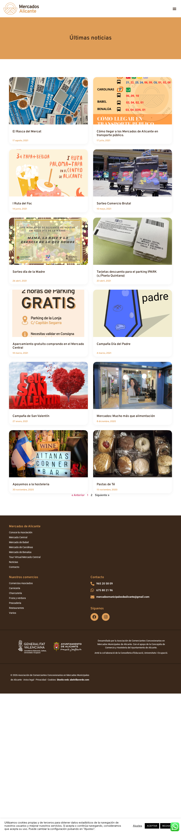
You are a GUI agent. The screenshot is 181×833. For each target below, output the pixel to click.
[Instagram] (106, 617)
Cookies (52, 679)
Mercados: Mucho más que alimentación (126, 416)
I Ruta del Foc (22, 204)
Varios (12, 612)
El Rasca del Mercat (27, 132)
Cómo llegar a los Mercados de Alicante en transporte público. (127, 134)
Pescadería (15, 603)
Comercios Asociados (21, 583)
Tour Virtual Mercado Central (24, 557)
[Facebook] (94, 617)
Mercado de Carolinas (21, 547)
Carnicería (14, 588)
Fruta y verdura (17, 598)
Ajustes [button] (137, 825)
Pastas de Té (106, 484)
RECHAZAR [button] (168, 825)
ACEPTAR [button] (152, 825)
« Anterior (78, 495)
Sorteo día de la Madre (29, 272)
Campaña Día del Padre (113, 344)
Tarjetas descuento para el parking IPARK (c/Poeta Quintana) (127, 274)
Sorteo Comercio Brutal (114, 204)
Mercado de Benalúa (20, 552)
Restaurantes (16, 608)
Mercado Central (18, 537)
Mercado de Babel (19, 542)
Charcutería (15, 593)
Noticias (13, 562)
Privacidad (41, 679)
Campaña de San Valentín (31, 416)
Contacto (14, 567)
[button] (174, 9)
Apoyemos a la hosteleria (31, 484)
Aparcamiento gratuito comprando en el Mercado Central (48, 346)
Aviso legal (28, 679)
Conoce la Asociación (20, 532)
